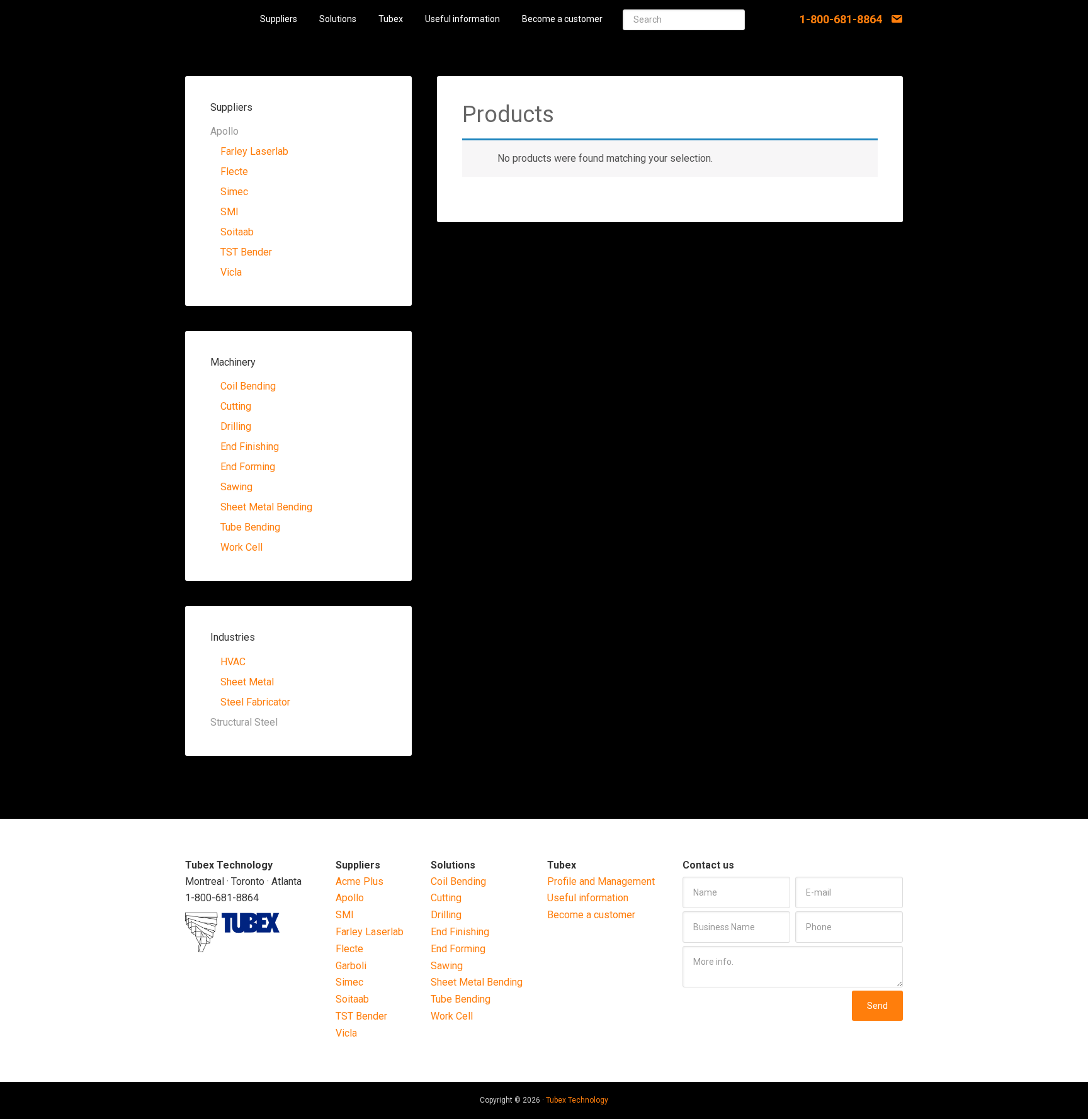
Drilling (235, 426)
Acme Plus (359, 881)
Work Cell (241, 547)
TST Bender (246, 252)
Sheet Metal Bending (266, 507)
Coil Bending (248, 386)
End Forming (247, 467)
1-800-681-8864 (841, 19)
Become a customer (591, 915)
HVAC (233, 662)
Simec (234, 192)
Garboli (351, 966)
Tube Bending (250, 527)
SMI (229, 212)
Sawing (236, 487)
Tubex (217, 18)
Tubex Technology (577, 1100)
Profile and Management (601, 881)
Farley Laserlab (254, 151)
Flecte (234, 171)
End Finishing (249, 447)
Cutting (235, 406)
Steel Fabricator (255, 702)
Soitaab (237, 232)
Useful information (587, 898)
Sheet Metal (247, 682)
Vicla (231, 272)
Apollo (350, 898)
